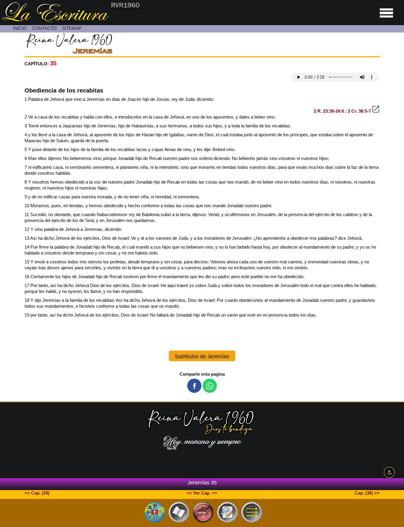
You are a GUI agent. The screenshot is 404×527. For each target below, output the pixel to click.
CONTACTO (44, 28)
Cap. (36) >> (367, 492)
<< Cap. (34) (37, 492)
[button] (194, 386)
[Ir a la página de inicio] (70, 20)
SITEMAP (72, 28)
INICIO (20, 28)
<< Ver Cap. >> (202, 492)
